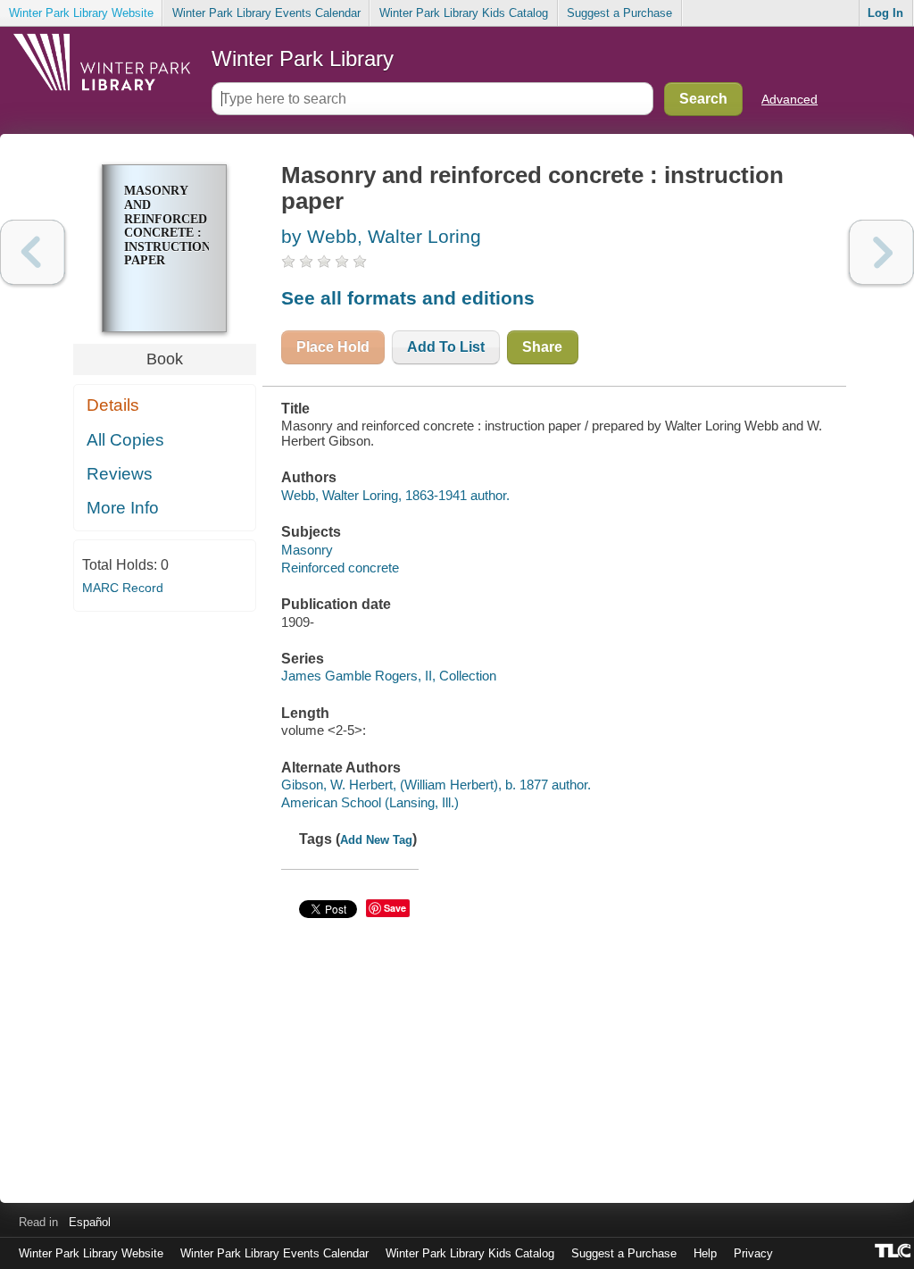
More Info (123, 507)
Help (705, 1253)
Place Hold (333, 347)
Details (113, 405)
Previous (32, 252)
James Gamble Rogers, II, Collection (388, 675)
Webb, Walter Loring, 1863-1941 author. (395, 495)
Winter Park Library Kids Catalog (463, 13)
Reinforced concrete (340, 567)
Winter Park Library (303, 58)
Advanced (789, 99)
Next (881, 252)
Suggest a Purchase (619, 13)
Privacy (753, 1253)
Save (395, 907)
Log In (885, 13)
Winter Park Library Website (81, 13)
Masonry (307, 549)
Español (90, 1222)
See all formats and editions (408, 298)
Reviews (120, 473)
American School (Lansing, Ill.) (370, 802)
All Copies (125, 439)
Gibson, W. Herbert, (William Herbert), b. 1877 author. (436, 784)
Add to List (446, 347)
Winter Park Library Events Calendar (266, 13)
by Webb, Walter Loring (381, 236)
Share (542, 347)
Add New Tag (376, 840)
